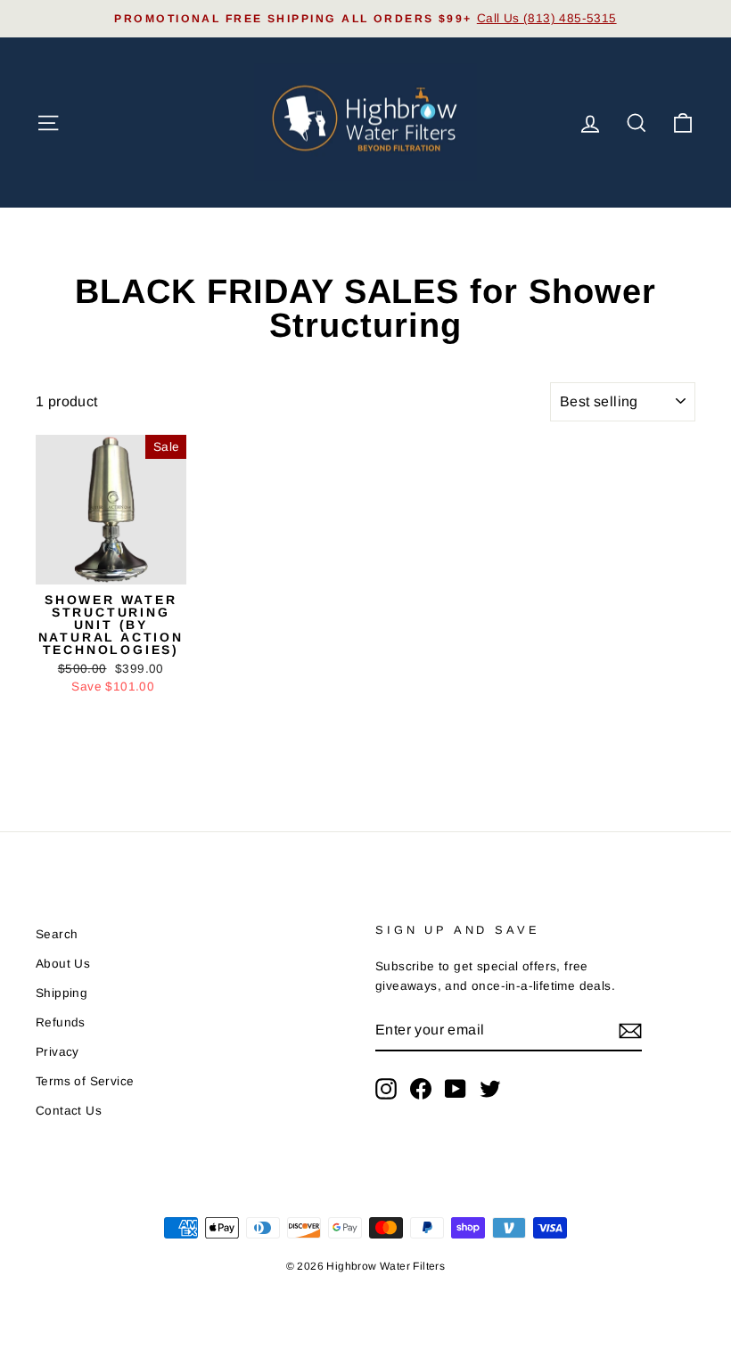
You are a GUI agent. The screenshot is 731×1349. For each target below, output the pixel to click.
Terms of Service (85, 1081)
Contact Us (69, 1110)
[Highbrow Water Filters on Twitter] (490, 1089)
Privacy (57, 1052)
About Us (63, 963)
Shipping (61, 993)
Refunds (61, 1022)
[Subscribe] (630, 1030)
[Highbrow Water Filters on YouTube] (455, 1089)
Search (57, 934)
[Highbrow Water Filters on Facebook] (420, 1089)
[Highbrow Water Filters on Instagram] (386, 1089)
